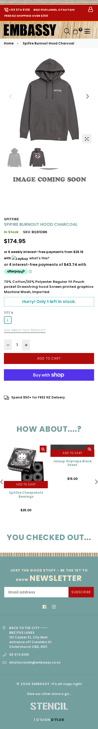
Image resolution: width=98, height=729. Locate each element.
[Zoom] (86, 138)
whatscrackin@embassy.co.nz (35, 662)
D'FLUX (57, 719)
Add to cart (26, 484)
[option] (49, 101)
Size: (8, 312)
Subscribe (81, 592)
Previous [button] (10, 96)
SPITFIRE (11, 219)
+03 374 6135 (19, 10)
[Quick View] (43, 449)
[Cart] (75, 31)
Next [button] (87, 96)
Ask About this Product (24, 330)
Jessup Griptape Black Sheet (72, 463)
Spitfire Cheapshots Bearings (26, 494)
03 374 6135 (19, 654)
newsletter (49, 575)
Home (9, 43)
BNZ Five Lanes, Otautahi (54, 10)
